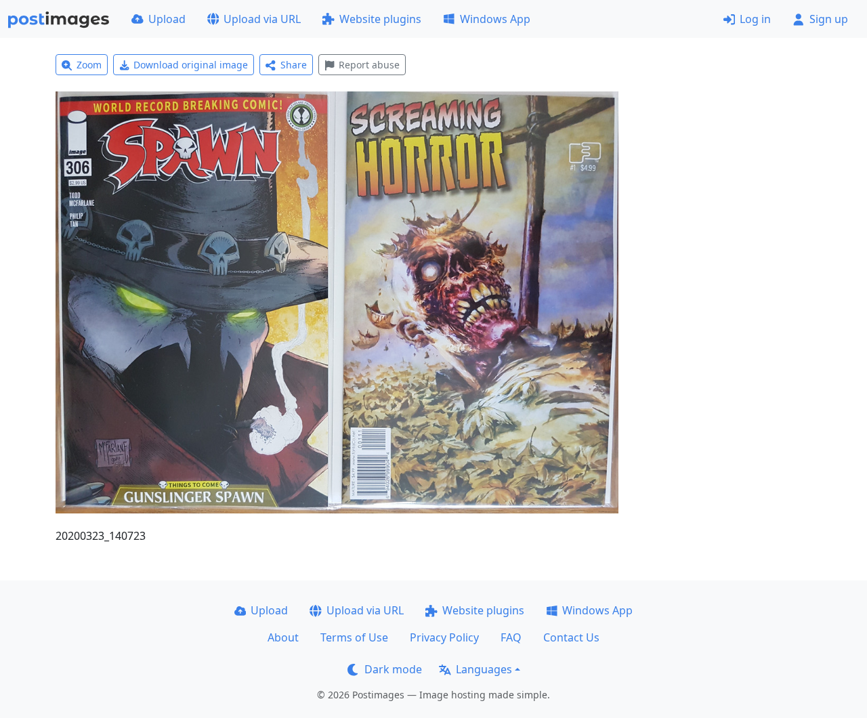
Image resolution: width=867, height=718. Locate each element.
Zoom (89, 64)
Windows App (495, 19)
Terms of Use (354, 637)
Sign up (828, 19)
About (283, 637)
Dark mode (393, 669)
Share (293, 64)
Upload (167, 19)
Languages (484, 669)
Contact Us (571, 637)
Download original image (190, 64)
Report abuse (369, 64)
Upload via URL (262, 19)
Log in (755, 19)
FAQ (511, 637)
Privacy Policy (444, 637)
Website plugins (380, 19)
